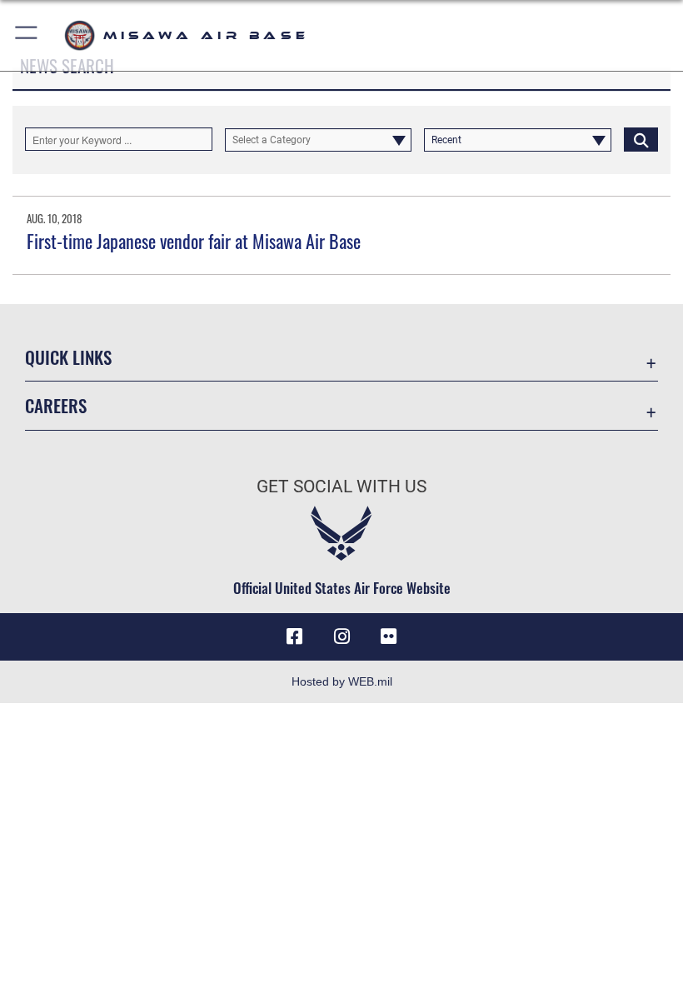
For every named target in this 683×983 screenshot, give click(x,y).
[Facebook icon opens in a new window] (294, 636)
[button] (27, 35)
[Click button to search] (641, 139)
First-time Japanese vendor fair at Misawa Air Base (194, 240)
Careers (56, 405)
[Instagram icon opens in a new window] (341, 636)
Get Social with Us (341, 486)
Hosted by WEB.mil (342, 681)
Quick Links (68, 357)
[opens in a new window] (388, 636)
